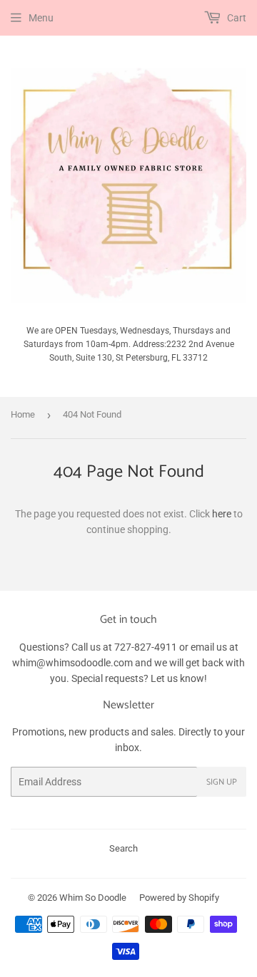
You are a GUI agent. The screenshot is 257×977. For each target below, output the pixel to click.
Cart (235, 18)
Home (23, 414)
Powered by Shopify (179, 897)
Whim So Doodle (92, 897)
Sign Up (221, 782)
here (221, 513)
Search (123, 848)
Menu (41, 18)
